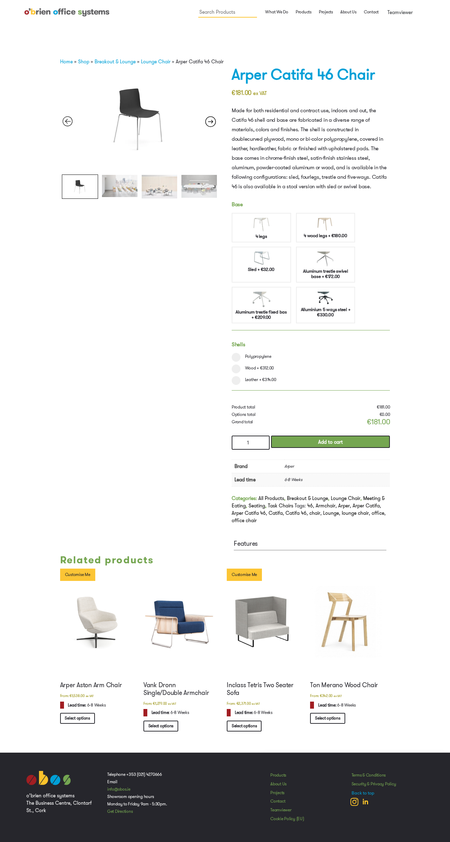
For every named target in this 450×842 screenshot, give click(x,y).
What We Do (276, 12)
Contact (371, 12)
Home (66, 61)
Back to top (363, 793)
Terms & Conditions (369, 775)
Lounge (331, 513)
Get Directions (120, 811)
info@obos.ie (118, 789)
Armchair (325, 505)
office (378, 513)
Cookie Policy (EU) (287, 819)
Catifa (276, 513)
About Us (348, 12)
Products (278, 775)
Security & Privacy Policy (374, 784)
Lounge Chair (156, 61)
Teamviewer (399, 12)
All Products (271, 498)
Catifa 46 (296, 513)
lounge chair (355, 513)
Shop (83, 61)
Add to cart (330, 441)
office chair (244, 520)
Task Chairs (280, 505)
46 (310, 505)
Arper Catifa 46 (249, 513)
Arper (344, 505)
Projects (326, 12)
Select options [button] (77, 718)
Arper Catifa (366, 505)
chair (314, 513)
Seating (257, 505)
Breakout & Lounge (115, 61)
